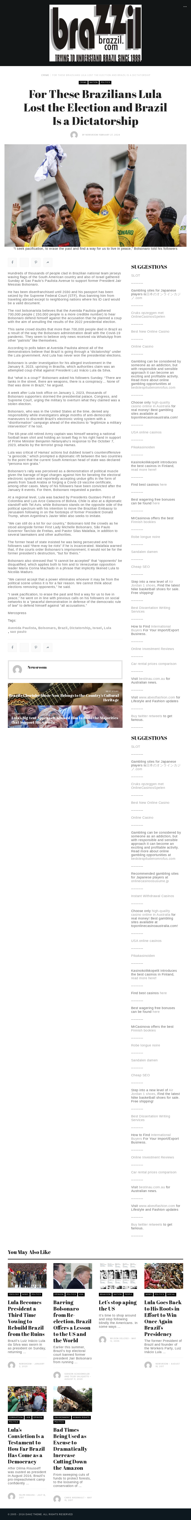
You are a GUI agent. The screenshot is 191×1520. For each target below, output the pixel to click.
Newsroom (91, 134)
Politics (105, 82)
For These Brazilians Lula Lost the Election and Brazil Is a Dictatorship (101, 75)
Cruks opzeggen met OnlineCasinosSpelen (148, 314)
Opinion (59, 1294)
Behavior (105, 1294)
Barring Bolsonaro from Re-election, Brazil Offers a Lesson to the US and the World (72, 1321)
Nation (94, 82)
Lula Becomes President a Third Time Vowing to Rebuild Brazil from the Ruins (26, 1318)
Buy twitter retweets (146, 716)
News (25, 1294)
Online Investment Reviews (152, 649)
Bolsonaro (47, 628)
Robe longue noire (145, 537)
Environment (62, 1417)
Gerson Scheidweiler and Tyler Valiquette (77, 1375)
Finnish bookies (143, 522)
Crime (45, 75)
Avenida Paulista (22, 628)
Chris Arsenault (74, 1497)
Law (28, 1417)
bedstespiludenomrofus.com (153, 387)
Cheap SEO (140, 567)
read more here (143, 470)
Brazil (63, 628)
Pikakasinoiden (143, 447)
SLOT (135, 275)
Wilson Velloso (119, 1338)
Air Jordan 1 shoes (152, 583)
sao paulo (18, 632)
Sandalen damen (144, 552)
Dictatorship (80, 628)
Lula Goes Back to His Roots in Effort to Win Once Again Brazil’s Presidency (163, 1318)
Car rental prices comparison (154, 664)
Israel (97, 628)
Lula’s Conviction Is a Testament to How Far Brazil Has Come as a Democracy (26, 1445)
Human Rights (81, 1417)
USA (81, 1294)
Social (171, 1294)
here (163, 484)
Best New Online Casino (150, 331)
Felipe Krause (27, 1495)
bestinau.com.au (152, 679)
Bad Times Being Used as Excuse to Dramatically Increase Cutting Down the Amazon (70, 1448)
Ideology (14, 1294)
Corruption (16, 1417)
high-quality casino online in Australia (151, 404)
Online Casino (142, 346)
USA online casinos (146, 432)
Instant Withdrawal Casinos (152, 896)
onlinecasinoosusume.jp (150, 881)
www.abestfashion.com (157, 697)
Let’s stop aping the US (118, 1305)
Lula (107, 628)
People (128, 1294)
